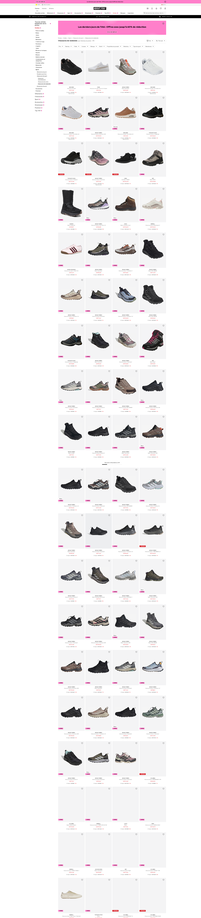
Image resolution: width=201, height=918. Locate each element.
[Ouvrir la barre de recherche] (144, 13)
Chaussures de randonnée (91, 38)
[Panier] (165, 8)
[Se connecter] (152, 8)
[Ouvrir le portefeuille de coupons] (148, 8)
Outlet (38, 4)
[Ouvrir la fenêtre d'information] (165, 2)
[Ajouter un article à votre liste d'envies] (82, 52)
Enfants (51, 8)
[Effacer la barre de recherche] (165, 13)
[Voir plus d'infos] (71, 93)
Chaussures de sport (78, 38)
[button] (150, 40)
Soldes (65, 38)
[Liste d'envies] (161, 8)
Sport (69, 38)
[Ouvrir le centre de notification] (156, 8)
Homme (44, 8)
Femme (37, 8)
